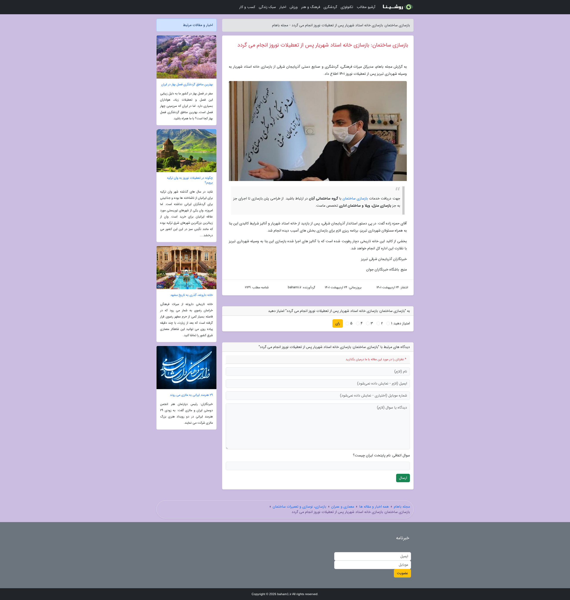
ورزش (294, 7)
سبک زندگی (267, 7)
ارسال (403, 478)
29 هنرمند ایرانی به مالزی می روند (191, 395)
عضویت (402, 573)
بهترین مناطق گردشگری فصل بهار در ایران (187, 84)
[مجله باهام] (397, 7)
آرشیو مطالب (366, 7)
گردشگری (330, 7)
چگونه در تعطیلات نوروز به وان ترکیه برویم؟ (190, 180)
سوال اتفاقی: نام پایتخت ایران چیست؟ (381, 455)
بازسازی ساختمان (355, 198)
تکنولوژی (347, 7)
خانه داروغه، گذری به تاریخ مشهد (191, 295)
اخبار (282, 7)
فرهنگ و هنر (310, 7)
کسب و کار (247, 7)
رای (337, 323)
